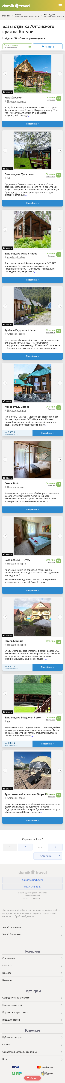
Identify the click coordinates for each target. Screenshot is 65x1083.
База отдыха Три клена (19, 174)
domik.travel (32, 872)
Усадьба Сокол (14, 97)
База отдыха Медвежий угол (23, 717)
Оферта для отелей (12, 1005)
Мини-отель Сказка (17, 406)
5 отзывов (51, 100)
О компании (8, 958)
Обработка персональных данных (19, 1052)
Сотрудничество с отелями (16, 997)
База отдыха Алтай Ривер (21, 253)
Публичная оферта (11, 1037)
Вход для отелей (11, 1019)
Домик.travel (16, 5)
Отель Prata (12, 483)
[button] (5, 74)
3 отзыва (51, 256)
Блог (4, 1059)
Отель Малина (14, 641)
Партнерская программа (14, 1012)
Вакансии (7, 980)
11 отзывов (50, 332)
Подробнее (31, 124)
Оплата (6, 1044)
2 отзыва (51, 409)
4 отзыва (51, 562)
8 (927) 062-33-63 (32, 886)
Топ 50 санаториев (11, 927)
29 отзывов (50, 176)
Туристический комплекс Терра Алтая (29, 794)
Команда (6, 973)
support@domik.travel (32, 880)
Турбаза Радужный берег (21, 330)
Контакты (7, 965)
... (28, 115)
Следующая (46, 856)
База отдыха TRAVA (17, 559)
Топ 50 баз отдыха (11, 934)
